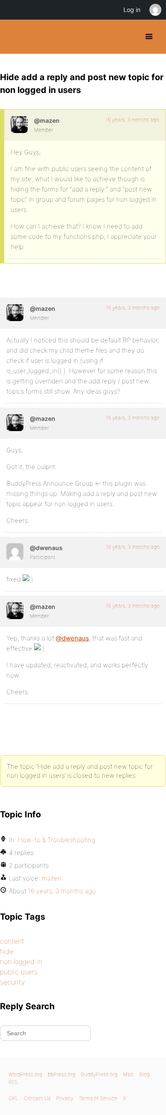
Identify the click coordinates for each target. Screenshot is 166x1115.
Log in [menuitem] (131, 9)
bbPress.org (61, 1074)
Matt (128, 1074)
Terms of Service (98, 1098)
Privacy (64, 1098)
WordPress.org (25, 1074)
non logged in (21, 961)
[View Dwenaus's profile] (14, 551)
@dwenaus (72, 638)
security (12, 982)
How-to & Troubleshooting (56, 840)
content (12, 941)
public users (18, 971)
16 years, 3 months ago (132, 119)
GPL (13, 1098)
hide (7, 951)
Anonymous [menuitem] (155, 10)
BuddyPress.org (14, 37)
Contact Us (37, 1098)
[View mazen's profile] (19, 124)
